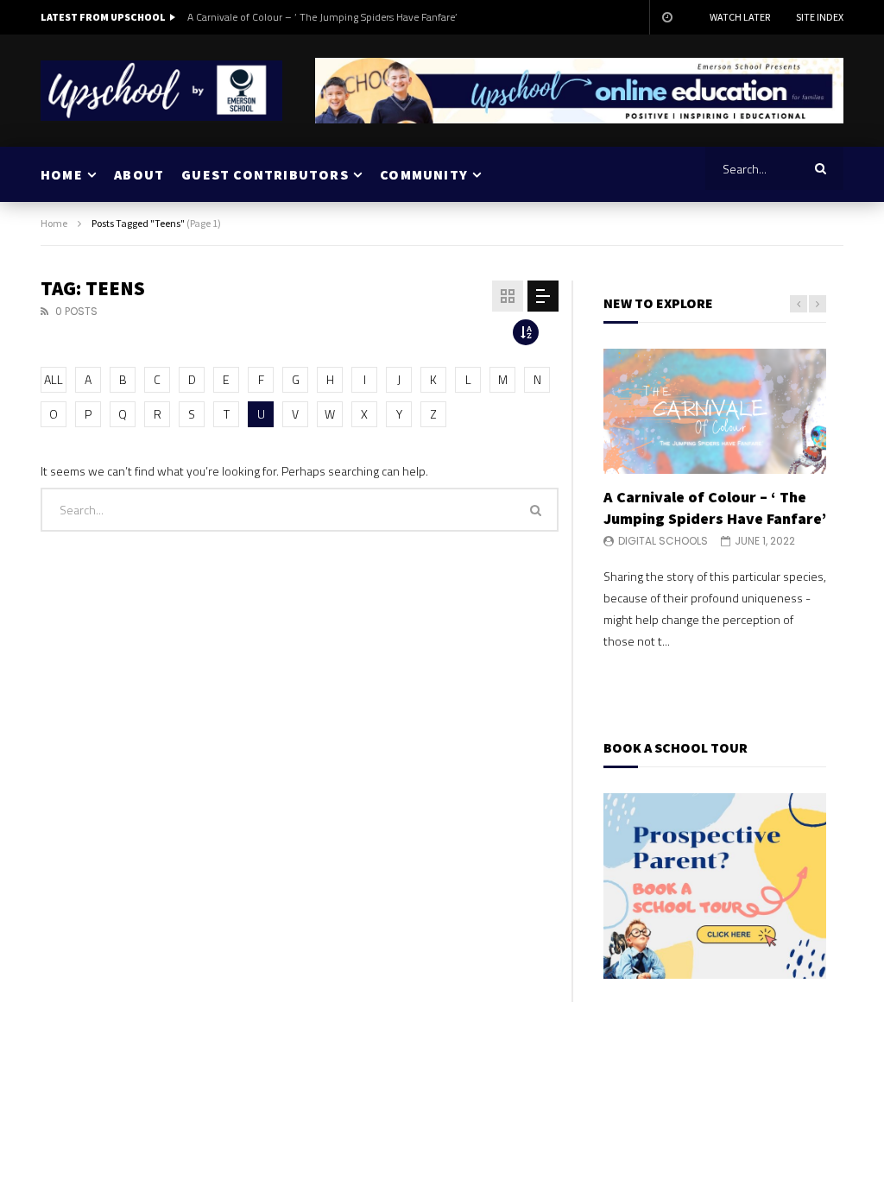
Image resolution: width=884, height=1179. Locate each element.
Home (54, 223)
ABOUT (139, 174)
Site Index (819, 16)
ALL (53, 379)
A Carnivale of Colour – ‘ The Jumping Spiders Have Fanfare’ (322, 17)
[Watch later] (666, 17)
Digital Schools (663, 540)
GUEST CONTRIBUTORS (265, 174)
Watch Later (740, 16)
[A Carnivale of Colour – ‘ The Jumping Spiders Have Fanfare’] (714, 411)
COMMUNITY (424, 174)
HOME (62, 174)
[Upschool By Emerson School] (161, 90)
